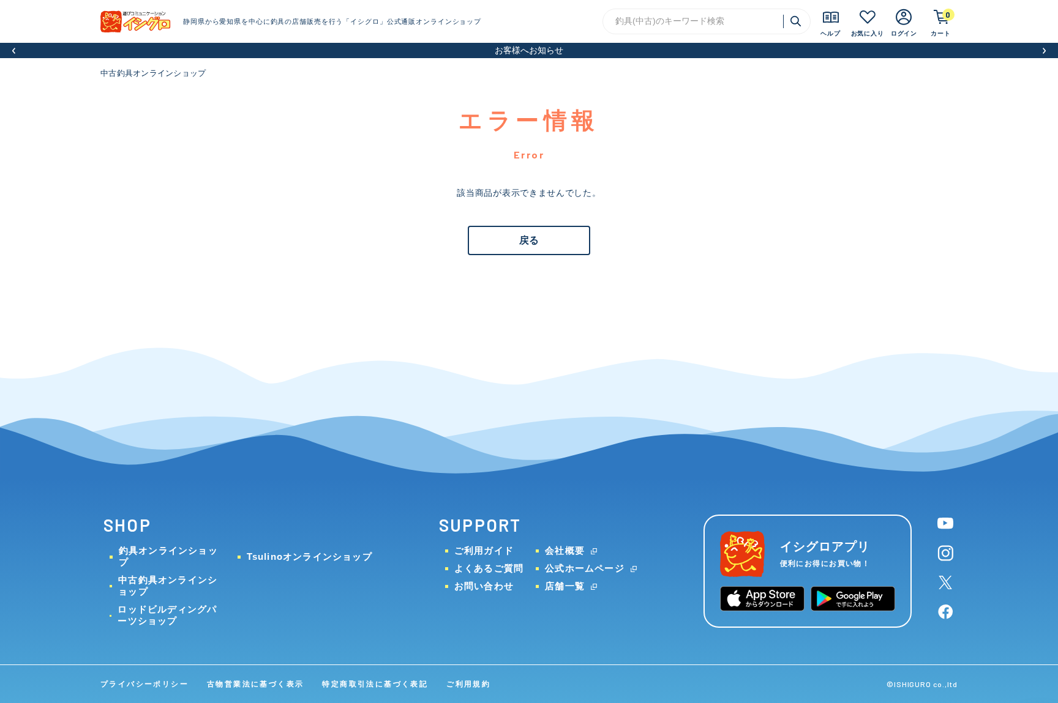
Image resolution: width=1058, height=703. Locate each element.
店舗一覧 (565, 586)
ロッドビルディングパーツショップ (167, 615)
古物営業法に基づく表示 (255, 684)
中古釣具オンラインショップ (153, 73)
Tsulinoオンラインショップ (309, 556)
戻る (529, 240)
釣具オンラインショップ (168, 556)
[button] (13, 50)
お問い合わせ (484, 586)
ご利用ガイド (484, 550)
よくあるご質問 (488, 568)
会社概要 (565, 550)
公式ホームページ (585, 568)
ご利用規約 (468, 684)
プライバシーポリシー (144, 684)
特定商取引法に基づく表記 (375, 684)
